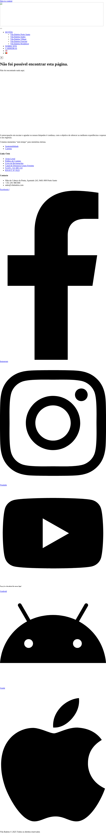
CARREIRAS (11, 48)
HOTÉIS (9, 32)
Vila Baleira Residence (19, 44)
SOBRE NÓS (11, 46)
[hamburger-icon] (1, 28)
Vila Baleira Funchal (18, 41)
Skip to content (6, 1)
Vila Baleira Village (18, 39)
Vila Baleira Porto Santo (20, 34)
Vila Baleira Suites (17, 37)
